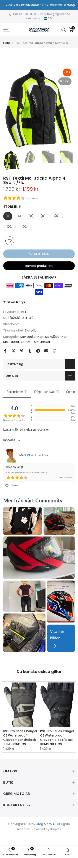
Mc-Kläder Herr (56, 337)
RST (23, 312)
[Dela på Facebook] (5, 351)
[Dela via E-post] (46, 351)
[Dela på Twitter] (13, 351)
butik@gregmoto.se (57, 14)
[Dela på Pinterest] (22, 351)
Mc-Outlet (11, 342)
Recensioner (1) (17, 392)
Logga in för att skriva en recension (26, 429)
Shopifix (55, 829)
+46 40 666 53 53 (24, 14)
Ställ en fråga (14, 302)
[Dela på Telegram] (38, 351)
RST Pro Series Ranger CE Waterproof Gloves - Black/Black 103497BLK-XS (57, 737)
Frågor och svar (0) (46, 392)
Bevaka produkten (39, 266)
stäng (70, 5)
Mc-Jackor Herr (32, 337)
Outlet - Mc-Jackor (35, 342)
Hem (6, 42)
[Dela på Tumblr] (30, 351)
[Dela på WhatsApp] (55, 351)
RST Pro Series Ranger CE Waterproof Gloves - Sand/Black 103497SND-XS (20, 737)
